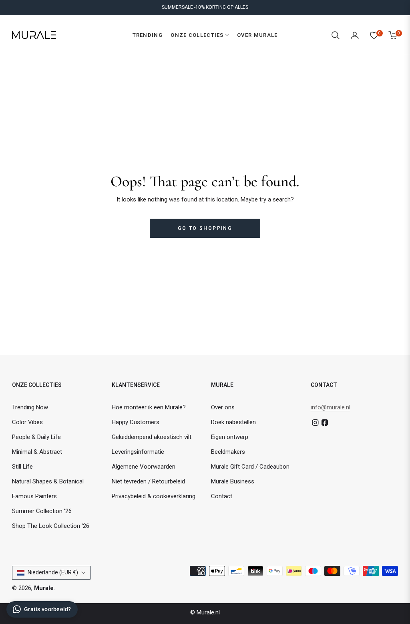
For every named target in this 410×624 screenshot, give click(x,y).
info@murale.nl (330, 407)
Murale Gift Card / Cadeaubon (250, 466)
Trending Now (30, 407)
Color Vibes (27, 422)
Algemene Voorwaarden (143, 466)
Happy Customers (135, 422)
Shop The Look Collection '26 (50, 525)
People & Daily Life (36, 437)
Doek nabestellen (233, 422)
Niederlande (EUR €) (53, 572)
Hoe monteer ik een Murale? (149, 407)
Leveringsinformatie (138, 451)
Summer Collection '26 (42, 511)
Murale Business (232, 481)
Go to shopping (205, 228)
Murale (44, 588)
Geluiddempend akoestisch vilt (151, 437)
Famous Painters (34, 496)
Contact (221, 496)
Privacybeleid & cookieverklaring (153, 496)
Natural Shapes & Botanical (48, 481)
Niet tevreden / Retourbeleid (148, 481)
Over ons (223, 407)
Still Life (22, 466)
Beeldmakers (228, 451)
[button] (335, 35)
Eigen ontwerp (229, 437)
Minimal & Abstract (37, 451)
